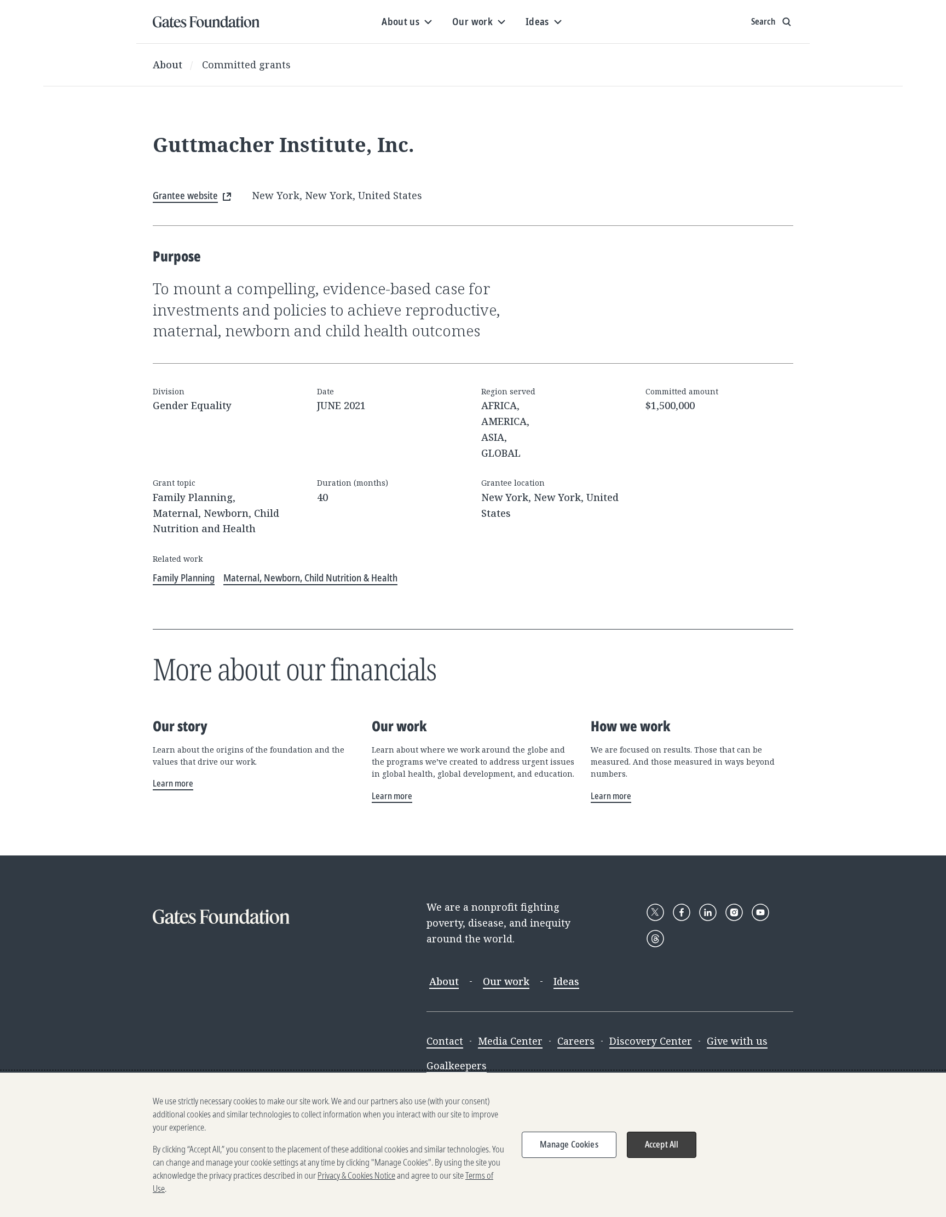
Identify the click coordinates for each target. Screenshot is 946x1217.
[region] (473, 1145)
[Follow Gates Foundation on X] (655, 912)
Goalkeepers (456, 1065)
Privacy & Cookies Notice (356, 1175)
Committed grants (246, 64)
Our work (506, 981)
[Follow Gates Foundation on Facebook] (681, 912)
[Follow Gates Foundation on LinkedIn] (708, 912)
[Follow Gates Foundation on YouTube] (760, 912)
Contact (444, 1040)
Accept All (662, 1144)
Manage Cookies (569, 1144)
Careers (576, 1040)
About (167, 64)
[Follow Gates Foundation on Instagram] (734, 912)
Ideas (566, 981)
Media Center (510, 1040)
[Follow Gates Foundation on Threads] (655, 938)
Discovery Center (650, 1040)
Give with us (737, 1040)
